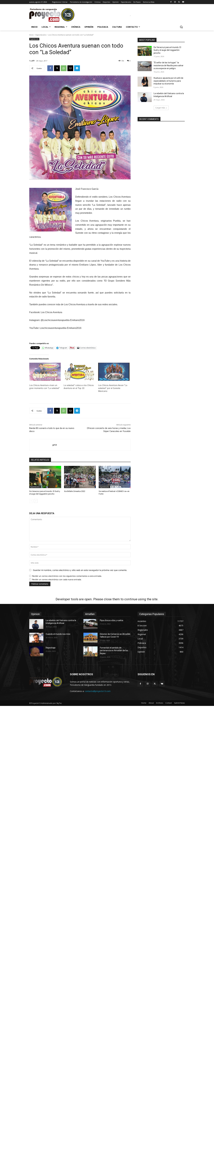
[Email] (70, 68)
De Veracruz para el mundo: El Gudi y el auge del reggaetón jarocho (167, 50)
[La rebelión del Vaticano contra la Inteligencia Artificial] (145, 97)
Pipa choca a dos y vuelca (111, 620)
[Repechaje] (36, 651)
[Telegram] (77, 68)
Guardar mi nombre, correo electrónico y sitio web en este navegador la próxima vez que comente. (80, 570)
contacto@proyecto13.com (97, 691)
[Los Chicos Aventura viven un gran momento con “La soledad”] (45, 372)
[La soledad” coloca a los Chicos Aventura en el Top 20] (79, 372)
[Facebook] (171, 2)
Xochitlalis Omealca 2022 (74, 491)
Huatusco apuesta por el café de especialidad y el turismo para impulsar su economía (168, 81)
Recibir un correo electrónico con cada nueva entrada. (57, 579)
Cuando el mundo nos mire (58, 634)
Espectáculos (41, 35)
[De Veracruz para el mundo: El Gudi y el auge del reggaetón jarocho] (45, 477)
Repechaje (50, 648)
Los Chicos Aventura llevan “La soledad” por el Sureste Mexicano (112, 388)
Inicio (31, 35)
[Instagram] (175, 2)
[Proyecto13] (52, 15)
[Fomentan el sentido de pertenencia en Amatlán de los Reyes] (90, 651)
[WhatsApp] (64, 68)
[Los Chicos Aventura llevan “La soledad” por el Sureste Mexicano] (114, 372)
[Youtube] (183, 2)
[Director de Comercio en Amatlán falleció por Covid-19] (90, 638)
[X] (179, 2)
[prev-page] (31, 501)
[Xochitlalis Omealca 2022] (80, 477)
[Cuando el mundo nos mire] (36, 638)
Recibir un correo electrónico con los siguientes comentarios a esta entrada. (67, 576)
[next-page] (36, 501)
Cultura (67, 487)
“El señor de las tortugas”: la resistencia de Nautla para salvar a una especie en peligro (168, 65)
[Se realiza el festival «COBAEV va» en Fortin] (115, 477)
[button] (181, 26)
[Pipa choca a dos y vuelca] (90, 624)
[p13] (40, 445)
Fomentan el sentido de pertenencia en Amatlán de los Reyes (114, 651)
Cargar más (160, 107)
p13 (33, 61)
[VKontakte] (162, 684)
